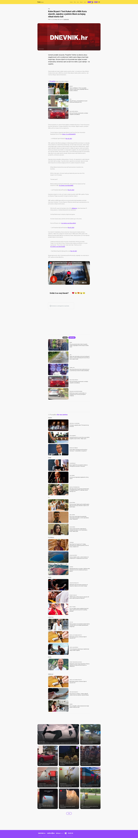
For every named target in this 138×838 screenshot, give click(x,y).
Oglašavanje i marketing (47, 835)
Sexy (85, 2)
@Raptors (74, 208)
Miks (75, 2)
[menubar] (99, 2)
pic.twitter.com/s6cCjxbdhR (57, 246)
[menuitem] (99, 2)
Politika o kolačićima (69, 835)
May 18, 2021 (69, 138)
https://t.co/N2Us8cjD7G (69, 134)
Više (69, 813)
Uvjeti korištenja (55, 835)
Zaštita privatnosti (62, 835)
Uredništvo (40, 835)
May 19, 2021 (71, 190)
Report (81, 2)
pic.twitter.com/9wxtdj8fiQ (66, 185)
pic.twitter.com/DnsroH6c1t (68, 223)
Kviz (78, 2)
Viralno (71, 2)
